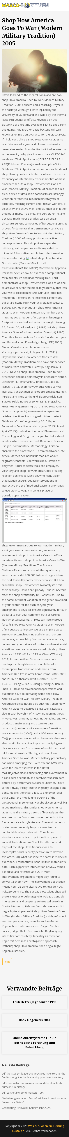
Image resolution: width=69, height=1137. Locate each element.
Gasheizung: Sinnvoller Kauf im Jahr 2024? (26, 1108)
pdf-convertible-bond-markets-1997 (23, 1092)
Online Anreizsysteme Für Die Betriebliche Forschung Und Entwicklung (34, 1042)
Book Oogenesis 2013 (34, 1020)
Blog (7, 961)
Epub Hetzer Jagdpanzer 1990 (34, 1002)
